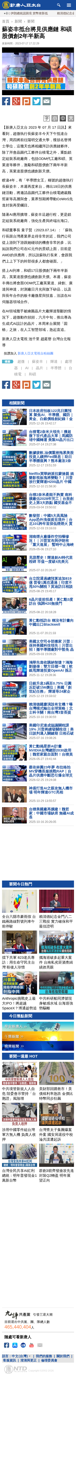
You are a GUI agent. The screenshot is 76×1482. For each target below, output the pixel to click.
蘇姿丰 (37, 362)
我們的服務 (44, 1356)
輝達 (54, 362)
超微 (21, 362)
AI (27, 368)
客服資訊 (9, 1360)
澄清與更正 (28, 1360)
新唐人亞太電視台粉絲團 (35, 353)
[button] (38, 71)
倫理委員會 (49, 1360)
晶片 (39, 368)
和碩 (32, 374)
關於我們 (63, 1356)
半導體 (55, 368)
